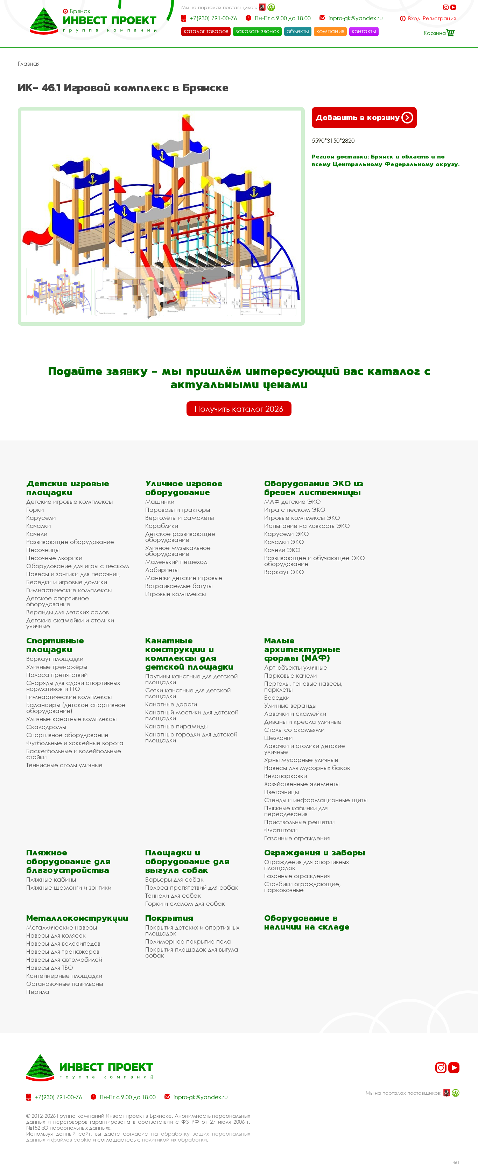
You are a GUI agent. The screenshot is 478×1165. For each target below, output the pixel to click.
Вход (414, 18)
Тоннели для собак (173, 895)
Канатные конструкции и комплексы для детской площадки (189, 653)
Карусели (41, 518)
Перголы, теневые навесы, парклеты (303, 686)
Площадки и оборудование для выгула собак (187, 861)
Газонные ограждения (297, 838)
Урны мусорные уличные (301, 760)
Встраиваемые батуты (178, 586)
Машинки (159, 501)
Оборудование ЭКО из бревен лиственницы (313, 487)
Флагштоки (280, 830)
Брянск (80, 11)
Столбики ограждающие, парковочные (302, 887)
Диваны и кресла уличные (303, 722)
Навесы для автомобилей (64, 959)
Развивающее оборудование (70, 542)
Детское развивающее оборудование (180, 537)
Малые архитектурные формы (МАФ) (302, 649)
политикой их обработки (174, 1139)
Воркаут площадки (54, 659)
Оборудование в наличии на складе (307, 922)
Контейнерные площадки (64, 976)
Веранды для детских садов (67, 612)
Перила (37, 992)
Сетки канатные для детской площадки (188, 693)
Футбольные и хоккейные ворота (75, 743)
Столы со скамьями (294, 730)
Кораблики (161, 526)
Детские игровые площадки (67, 487)
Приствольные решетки (299, 822)
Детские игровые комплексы (69, 501)
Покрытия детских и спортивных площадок (192, 930)
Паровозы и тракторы (177, 510)
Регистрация (439, 18)
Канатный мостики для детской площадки (191, 715)
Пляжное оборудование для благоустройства (68, 861)
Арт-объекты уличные (295, 667)
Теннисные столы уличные (64, 765)
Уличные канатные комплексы (71, 719)
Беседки (276, 697)
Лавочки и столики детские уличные (304, 749)
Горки (35, 510)
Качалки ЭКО (284, 542)
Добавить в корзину (357, 117)
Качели (36, 534)
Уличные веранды (290, 705)
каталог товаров (206, 31)
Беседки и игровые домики (66, 582)
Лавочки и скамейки (295, 713)
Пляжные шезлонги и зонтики (68, 887)
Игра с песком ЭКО (294, 510)
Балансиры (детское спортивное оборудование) (76, 708)
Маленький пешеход (176, 562)
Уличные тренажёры (56, 667)
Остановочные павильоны (64, 984)
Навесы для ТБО (49, 967)
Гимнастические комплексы (69, 590)
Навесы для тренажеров (62, 951)
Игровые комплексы (175, 594)
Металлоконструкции (77, 917)
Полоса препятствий (56, 675)
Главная (29, 63)
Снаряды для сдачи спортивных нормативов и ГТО (73, 686)
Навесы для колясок (56, 935)
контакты (364, 31)
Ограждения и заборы (314, 852)
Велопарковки (285, 776)
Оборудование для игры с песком (77, 566)
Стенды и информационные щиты (315, 800)
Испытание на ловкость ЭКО (307, 526)
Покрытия (169, 917)
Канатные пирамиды (176, 726)
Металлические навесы (61, 927)
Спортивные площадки (55, 645)
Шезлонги (278, 738)
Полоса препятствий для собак (191, 887)
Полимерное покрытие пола (188, 941)
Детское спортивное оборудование (57, 601)
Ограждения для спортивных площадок (306, 865)
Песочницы (42, 550)
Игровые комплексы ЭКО (302, 518)
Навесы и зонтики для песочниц (73, 574)
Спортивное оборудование (67, 735)
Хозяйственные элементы (301, 784)
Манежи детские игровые (183, 578)
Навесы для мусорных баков (307, 768)
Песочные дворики (54, 558)
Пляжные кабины (51, 879)
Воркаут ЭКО (284, 572)
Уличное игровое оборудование (184, 487)
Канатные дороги (171, 704)
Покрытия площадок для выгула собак (191, 952)
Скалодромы (46, 727)
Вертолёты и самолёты (179, 518)
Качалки (38, 526)
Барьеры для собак (174, 879)
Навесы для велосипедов (63, 943)
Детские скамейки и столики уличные (70, 623)
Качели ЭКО (282, 550)
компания (330, 31)
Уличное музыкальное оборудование (178, 551)
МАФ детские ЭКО (292, 501)
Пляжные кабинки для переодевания (296, 811)
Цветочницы (281, 792)
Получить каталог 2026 (239, 409)
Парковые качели (290, 675)
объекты (298, 31)
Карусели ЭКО (286, 534)
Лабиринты (161, 570)
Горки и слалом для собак (185, 903)
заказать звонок (257, 31)
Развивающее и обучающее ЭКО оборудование (314, 561)
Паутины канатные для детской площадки (191, 679)
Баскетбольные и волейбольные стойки (73, 754)
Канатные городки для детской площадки (191, 737)
